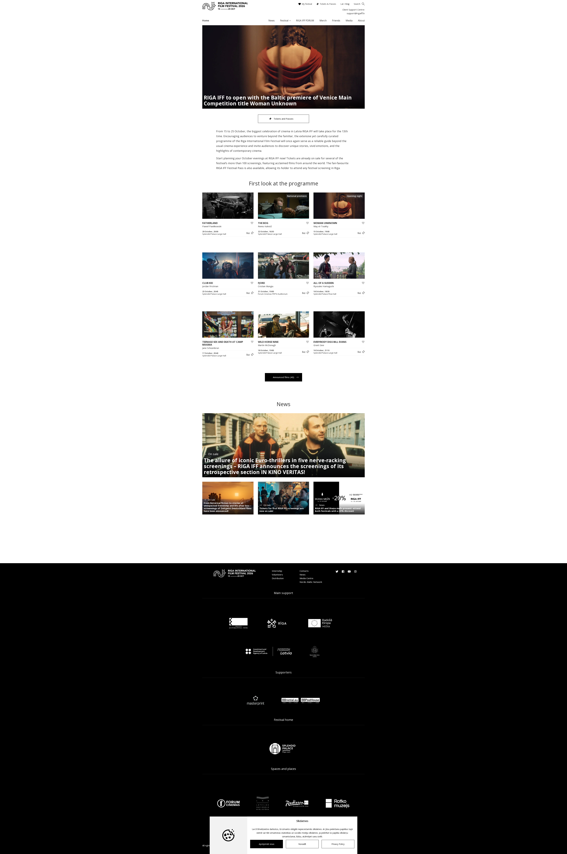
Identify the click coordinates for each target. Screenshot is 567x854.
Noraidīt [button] (302, 844)
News (271, 20)
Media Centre (306, 578)
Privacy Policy (337, 844)
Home (205, 20)
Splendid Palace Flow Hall (324, 294)
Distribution (278, 578)
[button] (249, 233)
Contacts (304, 570)
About (361, 20)
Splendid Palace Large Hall (214, 234)
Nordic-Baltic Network (311, 581)
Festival (284, 20)
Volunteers (277, 574)
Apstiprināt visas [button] (266, 844)
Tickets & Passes (328, 4)
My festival (307, 4)
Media (349, 20)
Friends (336, 20)
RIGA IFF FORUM (305, 20)
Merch (323, 20)
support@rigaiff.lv (356, 13)
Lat (342, 4)
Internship (277, 570)
